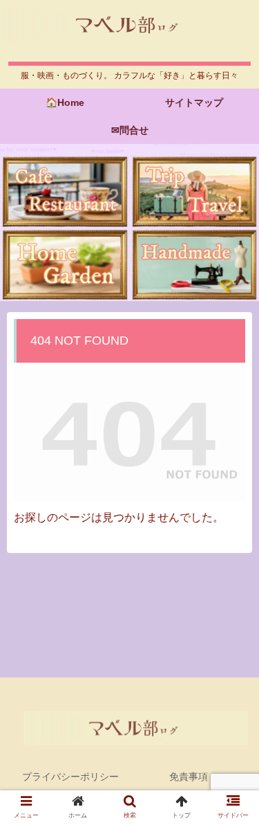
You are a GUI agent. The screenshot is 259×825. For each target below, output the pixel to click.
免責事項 (188, 776)
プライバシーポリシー (70, 776)
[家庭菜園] (65, 264)
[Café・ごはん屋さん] (65, 191)
